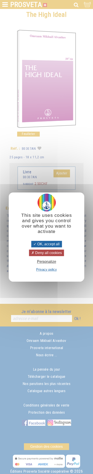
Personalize (46, 262)
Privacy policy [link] (46, 269)
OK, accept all (48, 244)
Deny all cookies (48, 253)
